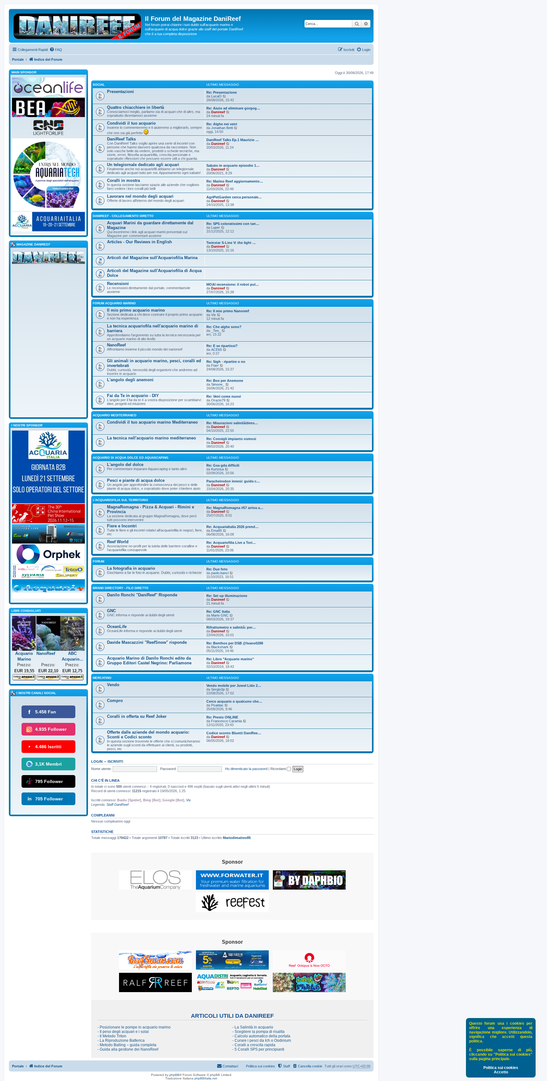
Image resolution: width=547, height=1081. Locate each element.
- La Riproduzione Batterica (121, 1040)
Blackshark (220, 647)
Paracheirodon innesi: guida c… (233, 481)
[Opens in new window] (155, 880)
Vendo (113, 684)
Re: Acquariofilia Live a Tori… (231, 542)
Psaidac (217, 705)
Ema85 (216, 530)
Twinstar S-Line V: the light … (231, 243)
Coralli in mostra (123, 180)
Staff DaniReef (117, 804)
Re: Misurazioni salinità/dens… (232, 423)
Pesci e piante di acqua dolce (136, 480)
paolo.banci (220, 573)
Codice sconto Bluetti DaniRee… (233, 733)
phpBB (174, 1075)
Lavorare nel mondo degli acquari (140, 196)
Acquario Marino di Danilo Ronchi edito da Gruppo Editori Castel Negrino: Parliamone (149, 660)
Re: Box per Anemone (224, 380)
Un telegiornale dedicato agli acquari (143, 164)
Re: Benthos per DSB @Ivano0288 (234, 643)
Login (97, 761)
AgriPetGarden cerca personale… (234, 197)
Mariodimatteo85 (237, 838)
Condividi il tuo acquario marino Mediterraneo (152, 422)
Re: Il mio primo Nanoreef (227, 311)
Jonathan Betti (222, 128)
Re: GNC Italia (218, 611)
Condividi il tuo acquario (131, 123)
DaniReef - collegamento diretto (123, 216)
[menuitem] (55, 49)
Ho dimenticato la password (246, 769)
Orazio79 (218, 400)
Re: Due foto (217, 569)
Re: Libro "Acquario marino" (230, 659)
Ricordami (278, 769)
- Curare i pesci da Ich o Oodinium (261, 1040)
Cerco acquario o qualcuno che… (234, 701)
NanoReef (116, 345)
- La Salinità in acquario (252, 1027)
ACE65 (216, 349)
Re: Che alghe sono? (224, 327)
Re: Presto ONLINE (222, 717)
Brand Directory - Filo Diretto (120, 588)
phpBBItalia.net (205, 1078)
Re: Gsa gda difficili (222, 465)
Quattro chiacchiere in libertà (135, 107)
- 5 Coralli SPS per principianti (258, 1049)
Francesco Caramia (226, 721)
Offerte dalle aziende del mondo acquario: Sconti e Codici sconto (148, 734)
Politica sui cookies (500, 1067)
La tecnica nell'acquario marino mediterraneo (151, 438)
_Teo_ (216, 330)
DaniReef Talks (121, 139)
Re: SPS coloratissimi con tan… (232, 224)
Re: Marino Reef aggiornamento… (234, 181)
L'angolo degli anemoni (130, 379)
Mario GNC (220, 615)
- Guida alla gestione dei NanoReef (127, 1049)
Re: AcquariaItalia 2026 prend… (232, 527)
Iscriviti (115, 761)
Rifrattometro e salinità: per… (231, 627)
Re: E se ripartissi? (222, 346)
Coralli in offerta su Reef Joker (137, 716)
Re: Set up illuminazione (226, 596)
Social (99, 84)
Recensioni (118, 283)
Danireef (218, 112)
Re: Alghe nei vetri (221, 124)
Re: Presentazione (221, 92)
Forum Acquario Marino (114, 303)
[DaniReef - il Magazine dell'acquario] (48, 259)
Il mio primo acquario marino (136, 310)
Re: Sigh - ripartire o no (225, 361)
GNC (111, 610)
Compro (115, 700)
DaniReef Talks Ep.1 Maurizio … (232, 140)
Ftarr (215, 365)
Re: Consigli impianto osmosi (231, 439)
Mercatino (102, 678)
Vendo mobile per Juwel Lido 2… (233, 685)
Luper (215, 227)
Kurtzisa (217, 469)
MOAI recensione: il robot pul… (232, 284)
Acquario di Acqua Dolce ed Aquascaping (130, 457)
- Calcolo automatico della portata (261, 1036)
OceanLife (117, 626)
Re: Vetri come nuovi (223, 396)
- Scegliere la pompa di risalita (258, 1031)
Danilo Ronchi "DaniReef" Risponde (142, 595)
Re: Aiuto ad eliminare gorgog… (233, 108)
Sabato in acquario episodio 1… (233, 165)
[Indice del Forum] (77, 25)
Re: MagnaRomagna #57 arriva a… (234, 508)
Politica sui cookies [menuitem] (260, 1066)
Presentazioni (120, 91)
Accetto (501, 1072)
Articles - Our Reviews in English (139, 241)
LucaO (216, 96)
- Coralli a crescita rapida (253, 1045)
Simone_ (217, 384)
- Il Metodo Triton (111, 1036)
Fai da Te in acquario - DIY (133, 395)
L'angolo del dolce (125, 464)
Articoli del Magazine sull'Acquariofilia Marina (152, 257)
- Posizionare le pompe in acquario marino (134, 1027)
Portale (18, 59)
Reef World (118, 541)
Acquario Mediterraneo (114, 415)
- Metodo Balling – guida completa (126, 1045)
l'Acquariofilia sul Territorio (120, 500)
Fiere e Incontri (122, 526)
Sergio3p (218, 689)
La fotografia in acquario (131, 568)
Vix (213, 315)
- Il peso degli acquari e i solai (123, 1031)
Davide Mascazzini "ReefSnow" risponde (147, 642)
